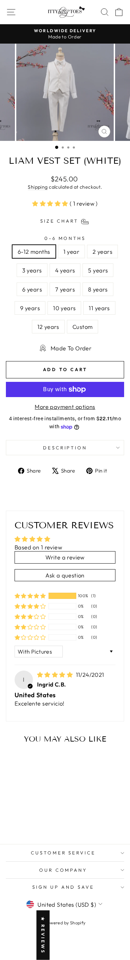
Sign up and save (63, 887)
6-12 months (34, 251)
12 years (48, 326)
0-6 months (65, 238)
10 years (64, 308)
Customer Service (63, 852)
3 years (32, 270)
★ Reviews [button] (43, 935)
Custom (82, 326)
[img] (56, 674)
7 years (65, 289)
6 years (32, 289)
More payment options (65, 406)
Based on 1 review (38, 547)
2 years (102, 251)
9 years (30, 308)
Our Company (63, 870)
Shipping (37, 187)
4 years (65, 270)
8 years (98, 289)
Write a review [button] (65, 557)
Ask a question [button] (65, 575)
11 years (99, 308)
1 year (71, 251)
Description (65, 447)
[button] (51, 203)
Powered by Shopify (64, 922)
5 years (98, 270)
